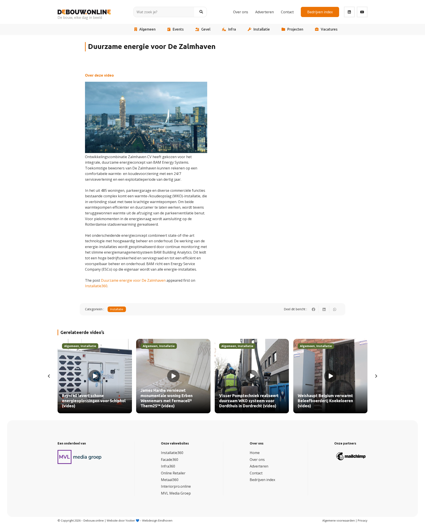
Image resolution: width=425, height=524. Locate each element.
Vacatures (329, 29)
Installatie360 (96, 285)
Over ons (257, 459)
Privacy (362, 520)
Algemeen (147, 29)
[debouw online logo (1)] (84, 8)
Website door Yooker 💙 (123, 520)
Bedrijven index (262, 479)
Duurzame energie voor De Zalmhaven (133, 280)
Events (178, 29)
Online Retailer (173, 473)
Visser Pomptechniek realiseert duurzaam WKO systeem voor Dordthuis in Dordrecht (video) (249, 401)
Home (255, 452)
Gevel (205, 29)
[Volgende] (376, 376)
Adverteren (259, 466)
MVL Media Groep (176, 493)
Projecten (295, 29)
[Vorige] (49, 376)
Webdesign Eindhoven (157, 520)
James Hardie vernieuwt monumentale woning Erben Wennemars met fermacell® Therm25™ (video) (167, 398)
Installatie (261, 29)
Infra (232, 29)
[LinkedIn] (349, 12)
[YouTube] (362, 12)
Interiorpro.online (176, 486)
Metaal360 (169, 479)
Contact (256, 473)
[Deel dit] (313, 309)
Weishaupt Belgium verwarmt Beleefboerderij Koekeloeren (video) (325, 401)
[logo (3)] (80, 457)
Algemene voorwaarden (338, 520)
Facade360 (169, 459)
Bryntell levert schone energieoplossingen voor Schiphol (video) (94, 401)
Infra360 (168, 466)
